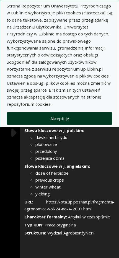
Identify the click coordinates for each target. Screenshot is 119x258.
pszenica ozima (49, 158)
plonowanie (46, 144)
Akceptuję (59, 118)
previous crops (49, 180)
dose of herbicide (52, 173)
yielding (42, 194)
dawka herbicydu (51, 137)
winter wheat (48, 187)
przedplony (46, 151)
